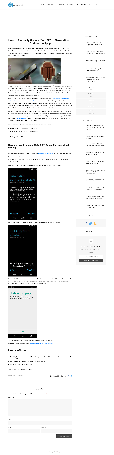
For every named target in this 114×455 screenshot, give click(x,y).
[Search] (105, 4)
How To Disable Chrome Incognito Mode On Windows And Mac (95, 44)
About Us (92, 4)
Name (10, 419)
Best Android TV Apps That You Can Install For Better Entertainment (95, 79)
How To (41, 4)
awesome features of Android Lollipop (42, 344)
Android (61, 4)
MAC (91, 103)
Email (10, 427)
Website (43, 427)
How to (21, 375)
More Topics (81, 4)
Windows (70, 4)
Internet (91, 110)
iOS (91, 96)
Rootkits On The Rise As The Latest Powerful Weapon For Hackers (95, 127)
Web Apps (91, 113)
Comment (11, 397)
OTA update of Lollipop (45, 154)
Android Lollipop (22, 118)
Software (51, 4)
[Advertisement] (57, 21)
